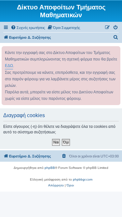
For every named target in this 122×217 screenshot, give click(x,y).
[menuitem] (28, 28)
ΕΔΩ (9, 65)
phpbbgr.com (82, 179)
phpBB (50, 168)
